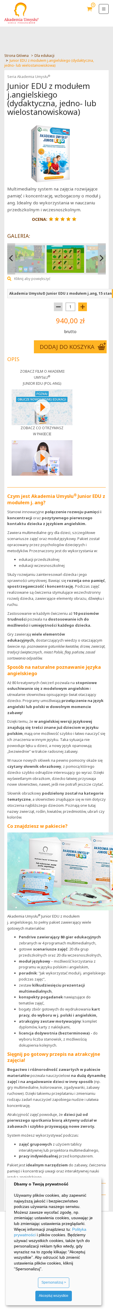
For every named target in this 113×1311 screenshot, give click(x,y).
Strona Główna (16, 55)
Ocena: (39, 219)
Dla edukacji (44, 55)
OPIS (13, 359)
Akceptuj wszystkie (53, 1296)
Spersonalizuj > (53, 1282)
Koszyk (89, 13)
